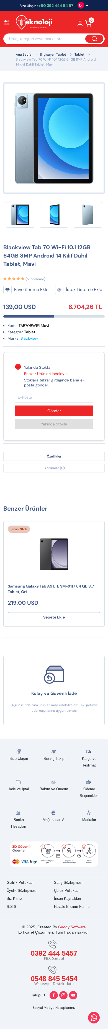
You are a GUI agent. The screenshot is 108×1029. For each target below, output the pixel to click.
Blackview (29, 338)
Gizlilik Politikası (20, 882)
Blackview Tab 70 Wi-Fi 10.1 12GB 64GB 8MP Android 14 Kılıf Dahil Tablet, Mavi (56, 62)
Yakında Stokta (54, 424)
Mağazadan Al (54, 820)
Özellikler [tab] (54, 456)
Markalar (89, 820)
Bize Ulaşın (18, 759)
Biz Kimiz (14, 899)
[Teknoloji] (35, 23)
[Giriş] (80, 25)
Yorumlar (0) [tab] (55, 468)
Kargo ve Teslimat (89, 762)
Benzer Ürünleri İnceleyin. (46, 373)
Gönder (54, 410)
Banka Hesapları (18, 823)
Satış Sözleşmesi (68, 882)
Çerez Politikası (66, 890)
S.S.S (11, 907)
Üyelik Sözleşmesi (22, 890)
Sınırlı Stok (19, 529)
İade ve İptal (19, 789)
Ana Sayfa (24, 54)
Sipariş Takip (53, 759)
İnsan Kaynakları (67, 899)
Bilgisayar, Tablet (53, 54)
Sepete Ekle (54, 617)
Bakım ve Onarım (54, 789)
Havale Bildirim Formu (71, 907)
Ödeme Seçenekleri (89, 792)
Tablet (79, 54)
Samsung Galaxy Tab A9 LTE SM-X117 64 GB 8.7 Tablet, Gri (51, 589)
